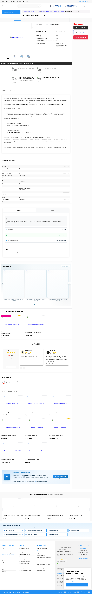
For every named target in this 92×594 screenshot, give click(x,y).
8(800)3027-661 (83, 545)
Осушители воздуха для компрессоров (24, 549)
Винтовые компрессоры (42, 548)
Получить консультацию (60, 476)
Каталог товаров (8, 12)
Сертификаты (4, 571)
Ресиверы (21, 552)
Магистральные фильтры (24, 554)
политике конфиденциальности (73, 581)
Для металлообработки (42, 568)
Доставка (13, 1)
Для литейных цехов (41, 570)
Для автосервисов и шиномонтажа (44, 557)
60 (56, 40)
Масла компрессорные (24, 558)
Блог (2, 573)
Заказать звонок (57, 6)
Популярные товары (6, 550)
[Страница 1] (34, 304)
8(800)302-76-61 (16, 592)
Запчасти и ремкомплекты (24, 561)
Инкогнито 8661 (29, 350)
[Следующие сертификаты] (69, 283)
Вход (80, 1)
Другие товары (66, 166)
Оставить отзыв (11, 367)
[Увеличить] (17, 37)
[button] (21, 368)
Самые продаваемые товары (38, 494)
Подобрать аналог (82, 32)
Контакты (4, 569)
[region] (36, 286)
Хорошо (77, 584)
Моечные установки (23, 568)
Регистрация (85, 1)
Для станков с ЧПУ (41, 562)
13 (56, 36)
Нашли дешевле (82, 37)
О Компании (4, 1)
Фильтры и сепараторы (24, 556)
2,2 (57, 35)
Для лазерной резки (41, 555)
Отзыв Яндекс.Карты (25, 363)
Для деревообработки (41, 559)
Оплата (19, 1)
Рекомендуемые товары (7, 553)
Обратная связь (7, 592)
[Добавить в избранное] (32, 24)
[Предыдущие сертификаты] (2, 283)
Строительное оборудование (25, 565)
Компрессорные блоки (24, 563)
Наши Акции (25, 1)
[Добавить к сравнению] (32, 27)
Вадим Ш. (52, 350)
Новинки (3, 548)
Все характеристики (61, 31)
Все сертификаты (65, 266)
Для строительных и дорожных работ (43, 565)
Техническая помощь (6, 567)
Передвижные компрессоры (43, 553)
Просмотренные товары (55, 494)
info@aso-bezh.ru (83, 548)
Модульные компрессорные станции (25, 571)
